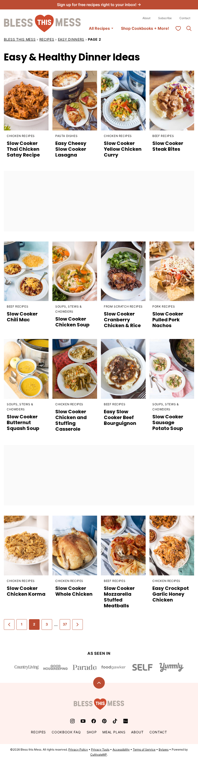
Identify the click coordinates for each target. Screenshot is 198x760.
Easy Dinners (71, 39)
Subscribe (165, 18)
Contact (184, 18)
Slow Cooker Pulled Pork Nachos (167, 319)
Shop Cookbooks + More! (145, 28)
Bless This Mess (20, 39)
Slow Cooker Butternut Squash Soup (23, 422)
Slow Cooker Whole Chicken (73, 591)
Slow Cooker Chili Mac (22, 316)
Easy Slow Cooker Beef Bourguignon (120, 417)
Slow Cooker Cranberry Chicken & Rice (122, 319)
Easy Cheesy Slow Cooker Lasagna (70, 149)
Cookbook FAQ (66, 732)
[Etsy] (125, 721)
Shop (92, 732)
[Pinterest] (104, 721)
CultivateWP (98, 754)
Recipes (46, 39)
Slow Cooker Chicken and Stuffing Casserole (71, 420)
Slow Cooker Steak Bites (167, 146)
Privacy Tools (100, 749)
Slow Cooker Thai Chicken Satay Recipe (23, 149)
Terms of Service (144, 749)
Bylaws (164, 749)
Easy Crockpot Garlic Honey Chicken (170, 594)
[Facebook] (93, 721)
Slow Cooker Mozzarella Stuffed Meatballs (119, 597)
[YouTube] (83, 721)
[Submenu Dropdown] (112, 28)
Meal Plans (113, 732)
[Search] (189, 28)
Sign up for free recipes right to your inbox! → (99, 4)
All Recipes (99, 28)
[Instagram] (72, 721)
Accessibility (121, 749)
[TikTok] (115, 721)
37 (65, 624)
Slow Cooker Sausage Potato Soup (167, 422)
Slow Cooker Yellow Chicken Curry (122, 149)
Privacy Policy (78, 749)
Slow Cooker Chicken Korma (26, 591)
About (146, 18)
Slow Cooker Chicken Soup (72, 322)
